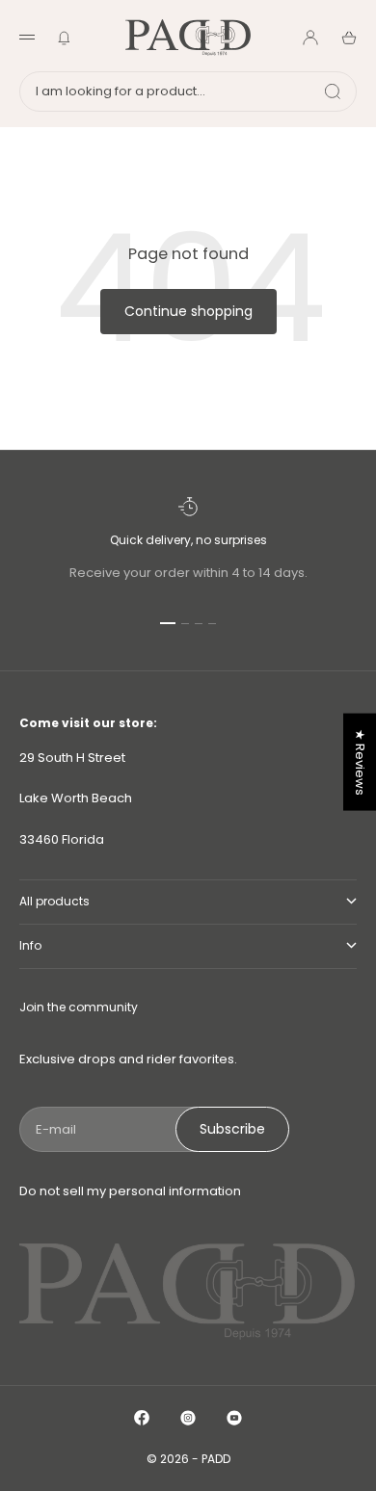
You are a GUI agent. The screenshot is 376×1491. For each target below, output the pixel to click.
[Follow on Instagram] (188, 1418)
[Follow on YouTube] (234, 1418)
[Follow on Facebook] (141, 1417)
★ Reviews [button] (360, 762)
